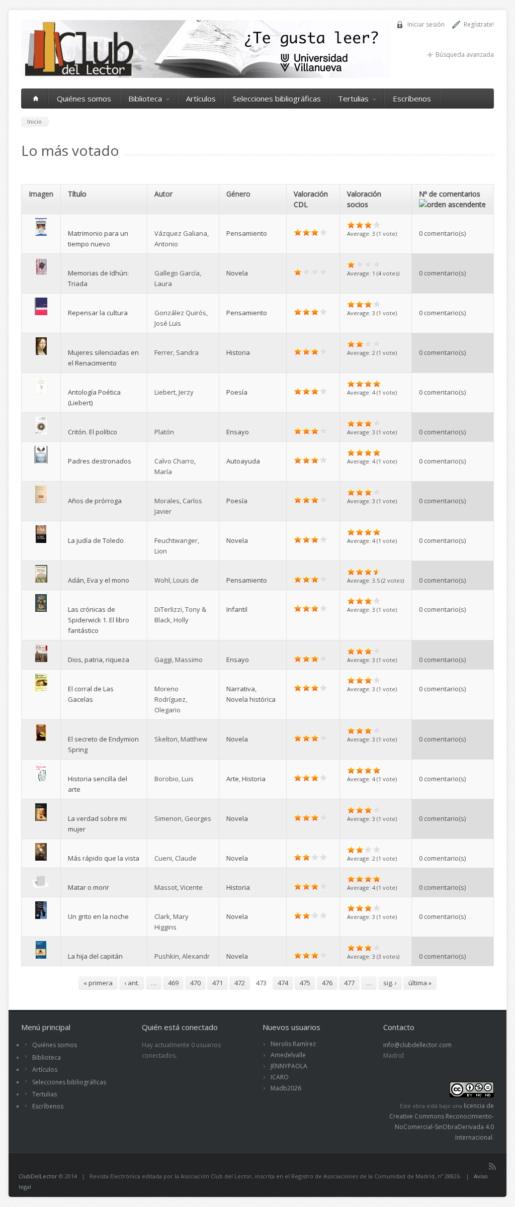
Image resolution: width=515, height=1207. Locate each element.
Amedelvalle (288, 1055)
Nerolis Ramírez (293, 1044)
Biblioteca (145, 99)
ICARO (280, 1077)
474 (283, 982)
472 (239, 982)
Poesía (236, 392)
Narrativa (240, 688)
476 (327, 982)
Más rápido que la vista (103, 858)
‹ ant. (131, 982)
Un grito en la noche (98, 916)
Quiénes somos (84, 99)
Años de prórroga (95, 500)
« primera (98, 982)
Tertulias (353, 99)
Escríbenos (412, 99)
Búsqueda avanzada (465, 54)
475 (305, 982)
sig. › (390, 982)
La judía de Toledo (96, 540)
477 (349, 982)
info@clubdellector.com (417, 1045)
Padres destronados (99, 461)
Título (77, 194)
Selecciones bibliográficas (277, 99)
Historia (238, 352)
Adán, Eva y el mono (98, 580)
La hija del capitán (95, 956)
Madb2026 (286, 1088)
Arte (232, 778)
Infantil (236, 609)
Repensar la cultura (98, 312)
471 (217, 982)
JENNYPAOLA (289, 1066)
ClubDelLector (38, 1176)
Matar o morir (88, 887)
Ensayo (237, 431)
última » (420, 982)
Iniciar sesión (426, 24)
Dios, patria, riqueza (98, 659)
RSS (492, 1166)
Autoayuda (243, 461)
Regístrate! (479, 24)
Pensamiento (246, 233)
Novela (237, 272)
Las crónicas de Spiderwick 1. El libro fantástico (98, 620)
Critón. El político (92, 431)
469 (173, 982)
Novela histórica (251, 699)
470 (195, 982)
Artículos (201, 99)
